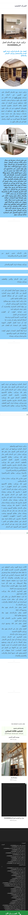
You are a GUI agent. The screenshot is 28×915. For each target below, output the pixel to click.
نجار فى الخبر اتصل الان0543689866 (18, 860)
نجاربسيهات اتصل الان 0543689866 (18, 875)
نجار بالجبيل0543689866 (20, 876)
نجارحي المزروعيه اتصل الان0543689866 (17, 881)
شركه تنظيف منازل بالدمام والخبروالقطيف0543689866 (14, 884)
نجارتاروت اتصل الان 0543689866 (18, 849)
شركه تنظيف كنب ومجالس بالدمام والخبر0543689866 (15, 885)
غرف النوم (17, 97)
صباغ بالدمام (14, 777)
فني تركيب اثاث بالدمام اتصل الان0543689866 (16, 871)
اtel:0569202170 (8, 909)
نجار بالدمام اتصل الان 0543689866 (18, 847)
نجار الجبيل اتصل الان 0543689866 (18, 858)
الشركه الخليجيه (21, 6)
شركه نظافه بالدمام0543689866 (19, 854)
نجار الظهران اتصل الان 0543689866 (18, 857)
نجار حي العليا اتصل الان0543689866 (14, 868)
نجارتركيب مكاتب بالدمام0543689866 (18, 845)
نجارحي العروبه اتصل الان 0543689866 (18, 879)
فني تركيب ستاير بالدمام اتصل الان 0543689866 (16, 855)
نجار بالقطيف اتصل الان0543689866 (18, 872)
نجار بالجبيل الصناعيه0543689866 (18, 878)
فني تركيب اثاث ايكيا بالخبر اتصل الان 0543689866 (15, 852)
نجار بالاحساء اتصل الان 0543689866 (18, 851)
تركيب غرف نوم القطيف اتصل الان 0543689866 (16, 863)
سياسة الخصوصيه (22, 864)
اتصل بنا (24, 868)
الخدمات (3, 844)
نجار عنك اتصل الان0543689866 (19, 874)
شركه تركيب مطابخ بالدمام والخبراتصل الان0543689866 (14, 848)
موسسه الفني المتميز (14, 737)
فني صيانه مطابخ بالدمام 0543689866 (18, 888)
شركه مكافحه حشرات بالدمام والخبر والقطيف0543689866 (14, 882)
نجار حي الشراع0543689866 (19, 887)
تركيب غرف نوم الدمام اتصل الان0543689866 (16, 861)
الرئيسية (23, 843)
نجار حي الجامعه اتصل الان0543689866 (14, 818)
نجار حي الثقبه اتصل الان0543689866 (18, 869)
